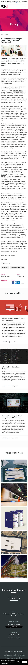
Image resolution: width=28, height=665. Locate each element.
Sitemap (21, 658)
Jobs (7, 654)
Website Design (6, 341)
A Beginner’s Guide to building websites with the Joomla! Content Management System (13, 137)
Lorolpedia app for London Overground (13, 207)
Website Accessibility (11, 657)
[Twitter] (16, 282)
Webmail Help (14, 658)
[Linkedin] (18, 282)
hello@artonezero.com (14, 637)
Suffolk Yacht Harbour (16, 146)
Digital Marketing (6, 438)
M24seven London (18, 90)
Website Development (7, 386)
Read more (19, 3)
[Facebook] (13, 282)
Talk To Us (14, 598)
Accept (25, 662)
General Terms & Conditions (10, 655)
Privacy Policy (20, 654)
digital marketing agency (17, 267)
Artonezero (5, 267)
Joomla (9, 134)
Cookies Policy (12, 654)
